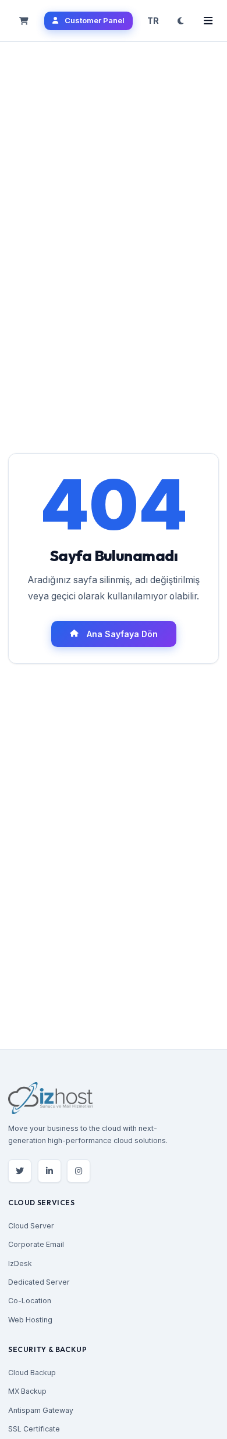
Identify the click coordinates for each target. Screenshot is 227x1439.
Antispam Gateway (40, 1410)
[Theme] (180, 20)
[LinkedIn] (49, 1171)
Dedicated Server (39, 1282)
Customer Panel (95, 20)
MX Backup (27, 1391)
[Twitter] (19, 1171)
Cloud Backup (32, 1372)
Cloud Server (31, 1225)
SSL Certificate (34, 1428)
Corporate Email (36, 1244)
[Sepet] (24, 20)
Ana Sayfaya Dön (122, 634)
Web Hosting (30, 1319)
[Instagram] (78, 1171)
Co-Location (29, 1300)
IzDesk (20, 1263)
